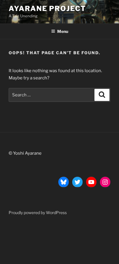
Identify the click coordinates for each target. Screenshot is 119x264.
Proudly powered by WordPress (38, 212)
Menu (62, 31)
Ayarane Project (47, 8)
